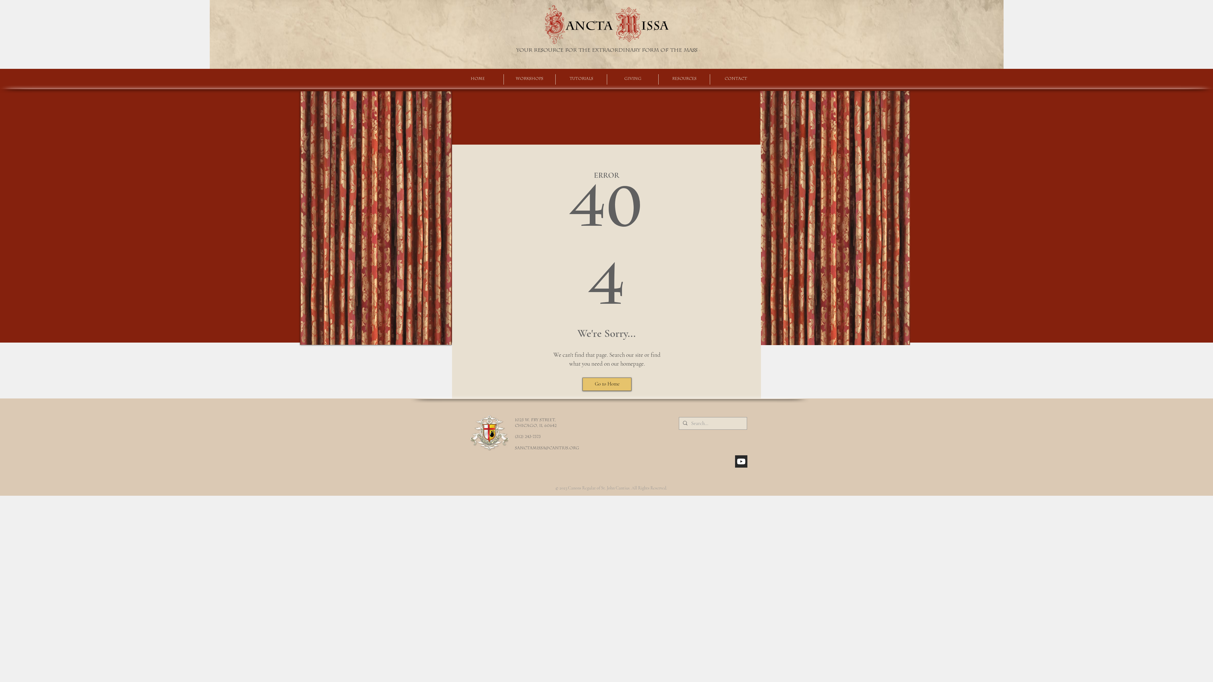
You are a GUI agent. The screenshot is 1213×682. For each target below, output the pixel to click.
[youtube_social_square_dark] (741, 461)
